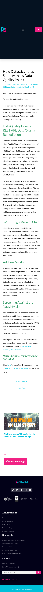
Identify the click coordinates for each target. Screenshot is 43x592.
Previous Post (21, 381)
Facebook (25, 368)
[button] (23, 30)
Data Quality (25, 87)
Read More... (5, 454)
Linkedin (8, 368)
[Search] (38, 572)
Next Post (21, 388)
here (9, 365)
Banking (16, 87)
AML (10, 87)
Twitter (15, 368)
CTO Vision (8, 84)
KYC (32, 87)
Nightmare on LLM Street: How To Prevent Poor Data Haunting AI (19, 435)
